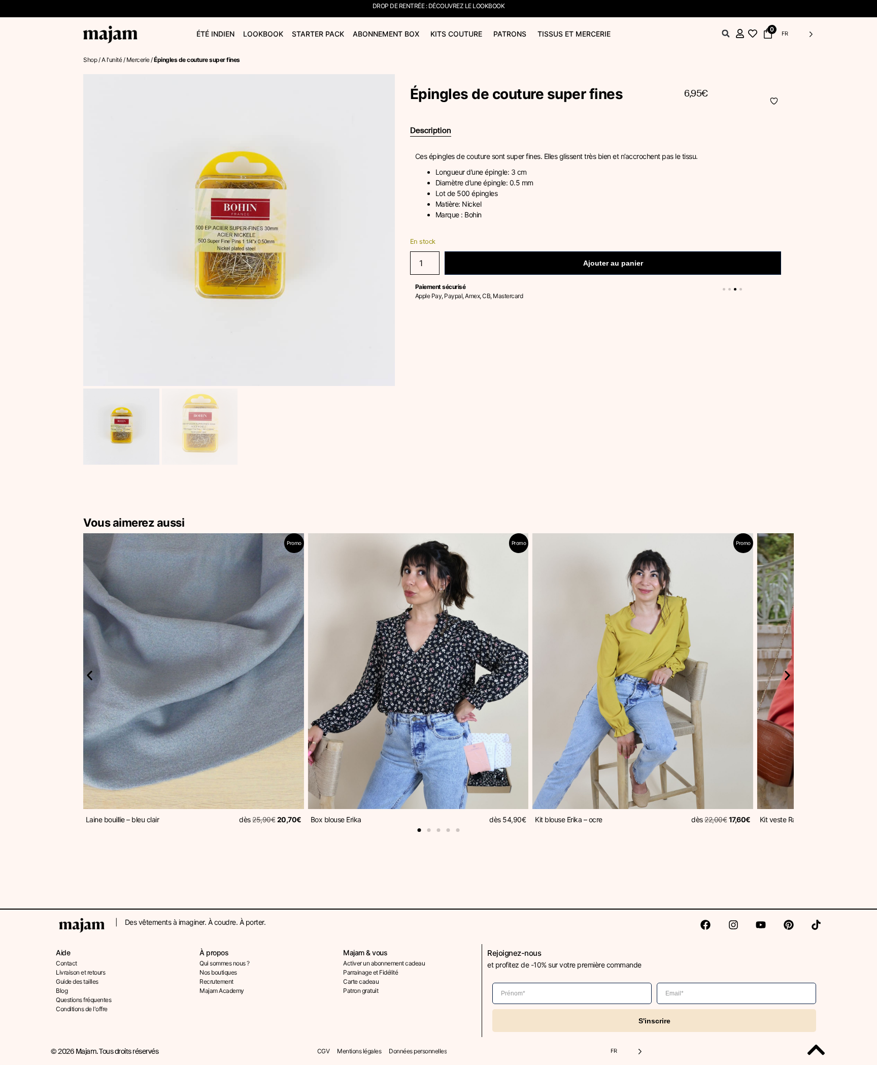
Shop (90, 59)
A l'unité (112, 59)
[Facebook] (705, 925)
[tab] (430, 131)
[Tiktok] (816, 925)
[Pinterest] (789, 925)
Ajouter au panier (613, 263)
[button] (726, 33)
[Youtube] (761, 925)
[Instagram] (733, 925)
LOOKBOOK (488, 6)
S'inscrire (654, 1021)
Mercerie (138, 59)
